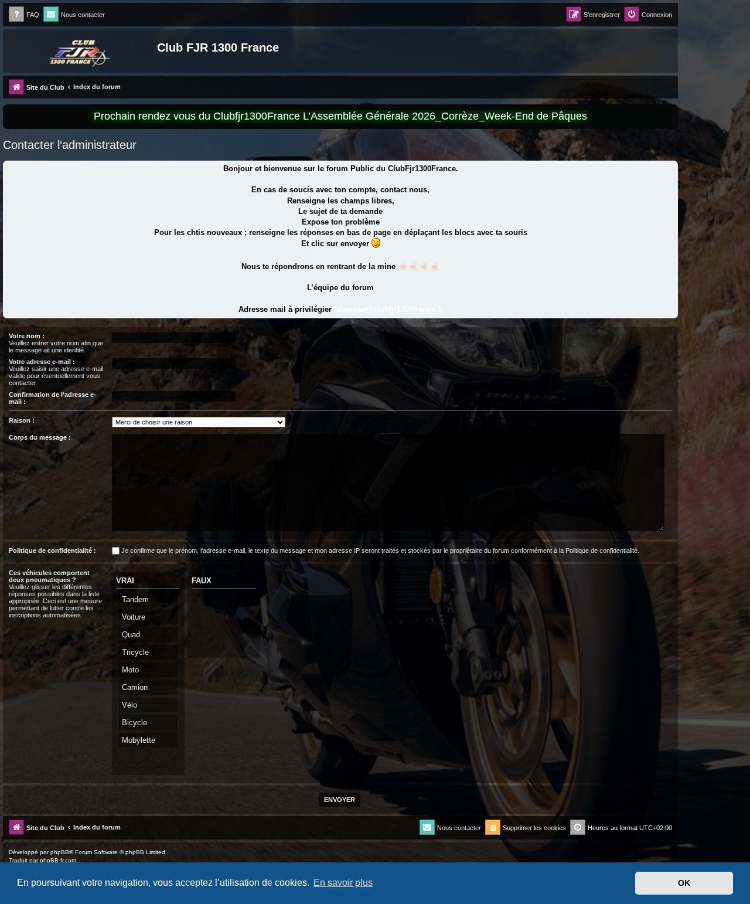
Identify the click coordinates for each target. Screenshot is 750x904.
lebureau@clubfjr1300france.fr (388, 309)
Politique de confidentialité (601, 550)
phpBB (59, 852)
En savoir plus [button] (343, 883)
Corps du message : (40, 437)
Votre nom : (27, 335)
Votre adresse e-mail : (42, 361)
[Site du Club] (81, 51)
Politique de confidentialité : (52, 550)
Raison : (22, 420)
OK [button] (684, 883)
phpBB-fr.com (58, 860)
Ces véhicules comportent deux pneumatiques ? (49, 576)
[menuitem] (24, 14)
